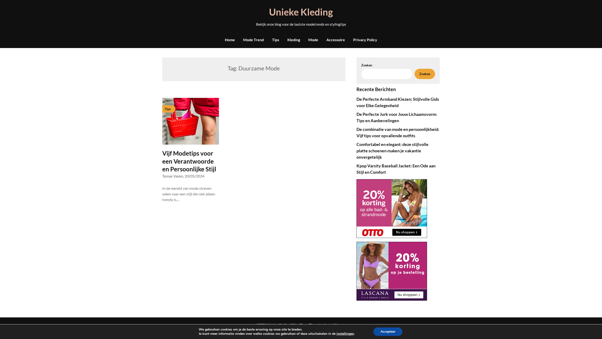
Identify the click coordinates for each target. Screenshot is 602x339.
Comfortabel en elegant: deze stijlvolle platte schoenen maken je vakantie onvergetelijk (392, 151)
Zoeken (366, 65)
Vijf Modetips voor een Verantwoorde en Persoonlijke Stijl (189, 161)
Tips (275, 39)
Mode (313, 39)
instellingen (345, 334)
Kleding (293, 39)
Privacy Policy (365, 39)
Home (230, 39)
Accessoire (335, 39)
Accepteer (387, 331)
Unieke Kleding (301, 12)
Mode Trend (253, 39)
